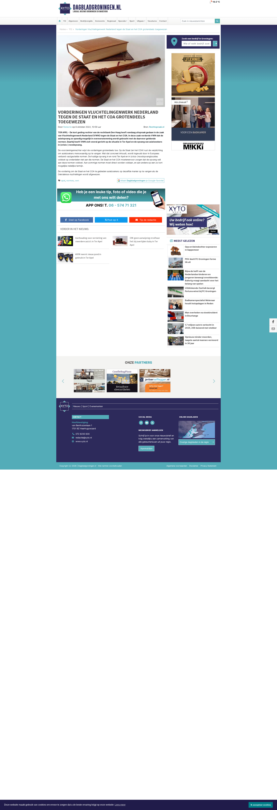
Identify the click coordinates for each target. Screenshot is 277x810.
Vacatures (152, 21)
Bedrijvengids (86, 21)
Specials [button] (122, 21)
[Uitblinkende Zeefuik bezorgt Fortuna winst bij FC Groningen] (175, 291)
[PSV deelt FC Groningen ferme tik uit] (175, 262)
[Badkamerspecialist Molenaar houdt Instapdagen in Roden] (175, 304)
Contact (163, 21)
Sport (132, 21)
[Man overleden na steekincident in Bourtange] (175, 316)
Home (63, 29)
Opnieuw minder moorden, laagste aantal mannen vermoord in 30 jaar (201, 340)
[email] (273, 328)
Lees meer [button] (120, 805)
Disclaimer (193, 466)
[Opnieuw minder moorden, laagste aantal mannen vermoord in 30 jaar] (175, 340)
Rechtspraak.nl (156, 127)
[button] (59, 381)
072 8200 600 (83, 434)
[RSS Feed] (152, 422)
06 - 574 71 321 (122, 205)
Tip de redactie (148, 219)
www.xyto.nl (82, 441)
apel (63, 180)
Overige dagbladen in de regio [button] (194, 442)
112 (64, 21)
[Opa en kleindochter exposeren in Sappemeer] (175, 250)
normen (70, 180)
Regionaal (111, 21)
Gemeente (100, 21)
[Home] (59, 21)
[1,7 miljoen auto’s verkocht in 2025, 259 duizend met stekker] (175, 328)
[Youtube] (147, 422)
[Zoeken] (217, 21)
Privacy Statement (208, 466)
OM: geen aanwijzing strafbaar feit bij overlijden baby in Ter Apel (145, 241)
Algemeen (73, 21)
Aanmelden (146, 448)
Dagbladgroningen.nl (97, 7)
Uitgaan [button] (140, 21)
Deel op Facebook (79, 219)
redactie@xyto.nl (84, 437)
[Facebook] (141, 422)
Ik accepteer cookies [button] (261, 805)
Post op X (112, 219)
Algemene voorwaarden (176, 466)
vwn (77, 180)
